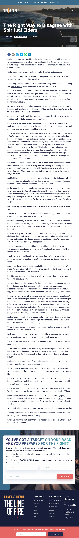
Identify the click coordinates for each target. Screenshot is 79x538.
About (36, 513)
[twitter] (21, 54)
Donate (51, 516)
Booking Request (54, 503)
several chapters (35, 84)
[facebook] (9, 54)
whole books (16, 86)
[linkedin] (29, 54)
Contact (51, 510)
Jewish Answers (39, 500)
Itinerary (52, 513)
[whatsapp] (25, 54)
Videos (36, 507)
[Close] (77, 528)
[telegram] (17, 54)
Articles (36, 503)
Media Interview (54, 507)
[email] (13, 54)
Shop (35, 510)
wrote (60, 398)
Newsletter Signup (55, 500)
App (35, 516)
